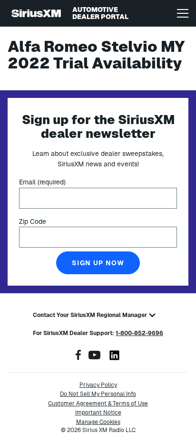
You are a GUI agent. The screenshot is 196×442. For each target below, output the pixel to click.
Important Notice (98, 412)
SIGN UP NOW (98, 263)
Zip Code (32, 221)
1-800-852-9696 (139, 333)
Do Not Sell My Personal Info (98, 394)
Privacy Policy (98, 385)
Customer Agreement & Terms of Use (98, 403)
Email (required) (42, 182)
